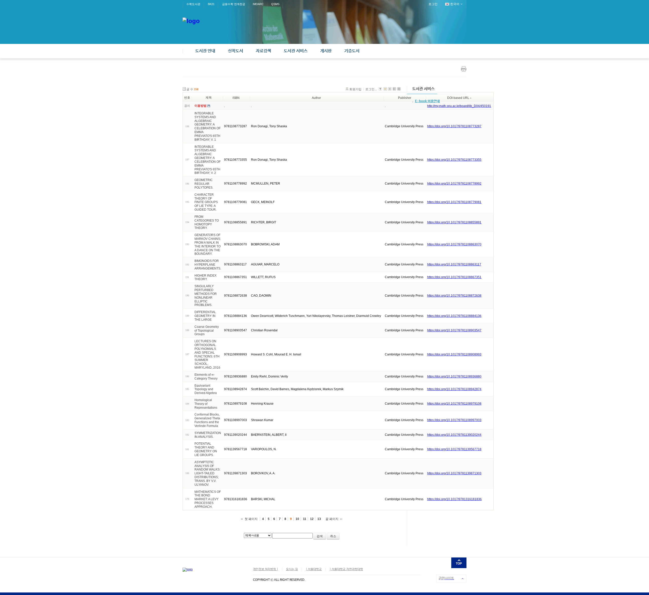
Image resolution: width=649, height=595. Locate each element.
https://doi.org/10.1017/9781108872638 (454, 295)
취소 (333, 536)
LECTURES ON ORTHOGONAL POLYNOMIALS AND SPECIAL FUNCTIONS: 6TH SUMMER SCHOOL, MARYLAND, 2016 (207, 354)
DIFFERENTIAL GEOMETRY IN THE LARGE (205, 315)
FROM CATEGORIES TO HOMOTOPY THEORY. (206, 222)
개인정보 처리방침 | (265, 569)
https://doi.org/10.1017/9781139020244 (454, 435)
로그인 (433, 4)
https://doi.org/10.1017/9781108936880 (454, 376)
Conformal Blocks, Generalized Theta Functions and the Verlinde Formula (207, 420)
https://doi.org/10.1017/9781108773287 (454, 126)
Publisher (404, 98)
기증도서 (351, 51)
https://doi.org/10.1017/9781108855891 (454, 222)
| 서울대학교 (314, 569)
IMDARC (258, 4)
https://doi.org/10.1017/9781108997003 (454, 420)
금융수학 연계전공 (233, 4)
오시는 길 (292, 569)
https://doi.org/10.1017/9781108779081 (454, 202)
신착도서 (235, 51)
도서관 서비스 (296, 51)
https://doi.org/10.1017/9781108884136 (454, 316)
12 (312, 519)
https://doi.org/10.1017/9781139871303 (454, 473)
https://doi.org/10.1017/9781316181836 (454, 499)
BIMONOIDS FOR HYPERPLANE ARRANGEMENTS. (207, 264)
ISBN (236, 98)
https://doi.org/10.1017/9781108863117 (454, 264)
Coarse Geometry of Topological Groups (206, 330)
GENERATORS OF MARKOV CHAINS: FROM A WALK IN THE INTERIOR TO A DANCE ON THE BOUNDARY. (207, 244)
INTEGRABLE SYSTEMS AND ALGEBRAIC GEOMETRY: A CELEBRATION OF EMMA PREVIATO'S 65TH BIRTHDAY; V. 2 (207, 160)
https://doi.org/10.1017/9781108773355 (454, 159)
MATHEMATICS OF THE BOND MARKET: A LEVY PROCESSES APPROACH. (207, 499)
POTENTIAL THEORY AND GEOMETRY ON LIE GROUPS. (205, 449)
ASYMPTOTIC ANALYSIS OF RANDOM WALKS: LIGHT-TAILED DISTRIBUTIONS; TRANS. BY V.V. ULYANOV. (207, 473)
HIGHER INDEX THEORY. (205, 277)
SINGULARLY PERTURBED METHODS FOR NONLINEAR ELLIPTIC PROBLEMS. (205, 295)
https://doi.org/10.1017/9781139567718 (454, 449)
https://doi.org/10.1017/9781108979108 (454, 403)
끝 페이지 (332, 519)
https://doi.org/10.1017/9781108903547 (454, 330)
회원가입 (355, 89)
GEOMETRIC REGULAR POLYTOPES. (203, 183)
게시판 (326, 51)
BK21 (211, 4)
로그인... (371, 89)
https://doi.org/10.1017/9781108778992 (454, 183)
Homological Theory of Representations (205, 403)
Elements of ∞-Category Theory (206, 376)
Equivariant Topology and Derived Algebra (205, 389)
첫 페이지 (251, 519)
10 (297, 519)
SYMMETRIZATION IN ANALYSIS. (207, 435)
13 (319, 519)
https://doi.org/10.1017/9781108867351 (454, 277)
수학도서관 (193, 4)
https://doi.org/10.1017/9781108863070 (454, 244)
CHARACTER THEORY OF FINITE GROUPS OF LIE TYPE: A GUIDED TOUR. (206, 202)
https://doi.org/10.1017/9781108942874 (454, 389)
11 (304, 519)
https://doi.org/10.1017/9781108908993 (454, 354)
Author (316, 98)
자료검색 (263, 51)
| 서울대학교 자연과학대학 (346, 569)
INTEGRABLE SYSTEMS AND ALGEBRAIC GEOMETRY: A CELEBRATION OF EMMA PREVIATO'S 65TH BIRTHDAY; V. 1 (207, 126)
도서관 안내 (205, 51)
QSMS (275, 4)
